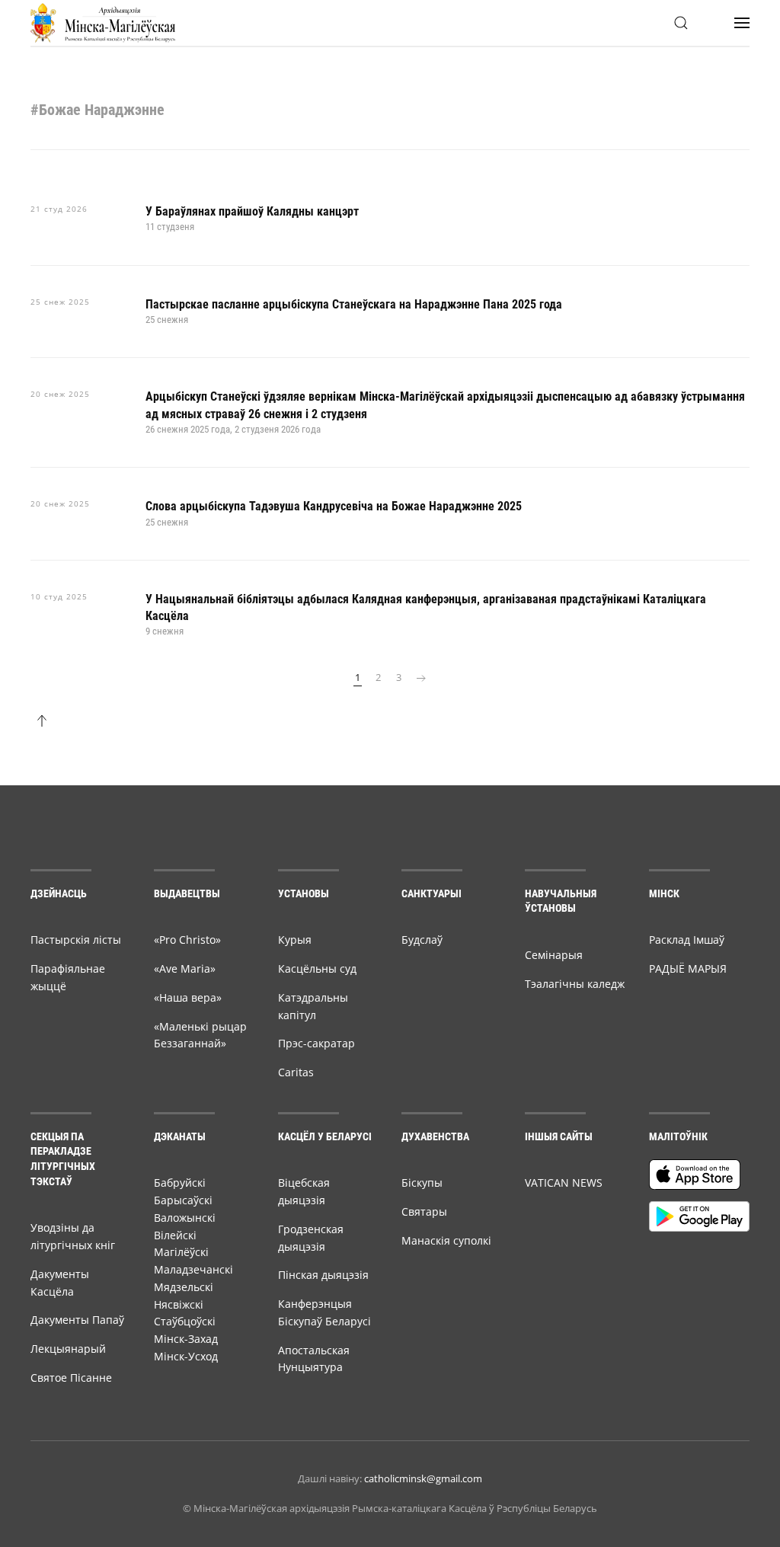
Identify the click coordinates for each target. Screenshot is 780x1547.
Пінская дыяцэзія (323, 1274)
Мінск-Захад (186, 1338)
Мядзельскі (183, 1287)
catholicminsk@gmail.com (423, 1478)
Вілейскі (175, 1235)
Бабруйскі (180, 1182)
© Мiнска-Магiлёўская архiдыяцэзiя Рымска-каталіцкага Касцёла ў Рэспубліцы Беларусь (390, 1508)
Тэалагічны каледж (575, 983)
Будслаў (422, 939)
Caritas (296, 1072)
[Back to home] (102, 23)
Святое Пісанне (71, 1377)
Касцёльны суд (317, 968)
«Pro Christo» (187, 939)
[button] (681, 23)
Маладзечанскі (193, 1269)
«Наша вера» (188, 997)
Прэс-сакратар (316, 1043)
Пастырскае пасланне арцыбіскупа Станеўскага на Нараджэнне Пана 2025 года (353, 304)
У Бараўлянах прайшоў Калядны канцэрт (252, 211)
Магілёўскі (181, 1252)
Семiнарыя (554, 955)
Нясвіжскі (178, 1304)
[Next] (421, 678)
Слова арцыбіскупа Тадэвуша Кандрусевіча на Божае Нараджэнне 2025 (333, 506)
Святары (424, 1211)
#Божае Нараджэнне (97, 110)
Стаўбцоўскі (185, 1321)
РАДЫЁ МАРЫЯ (688, 968)
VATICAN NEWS (564, 1182)
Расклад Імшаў (686, 939)
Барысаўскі (183, 1200)
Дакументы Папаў (77, 1319)
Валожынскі (185, 1217)
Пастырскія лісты (75, 939)
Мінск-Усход (186, 1356)
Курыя (295, 939)
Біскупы (422, 1182)
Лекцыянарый (68, 1348)
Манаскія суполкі (446, 1240)
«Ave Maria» (185, 968)
